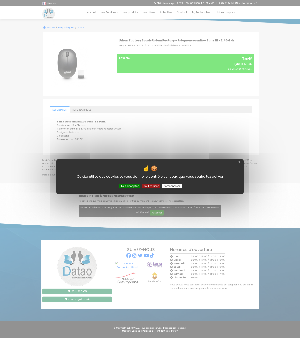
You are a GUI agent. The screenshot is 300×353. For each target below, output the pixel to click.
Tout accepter (130, 186)
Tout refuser (151, 186)
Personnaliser (172, 186)
